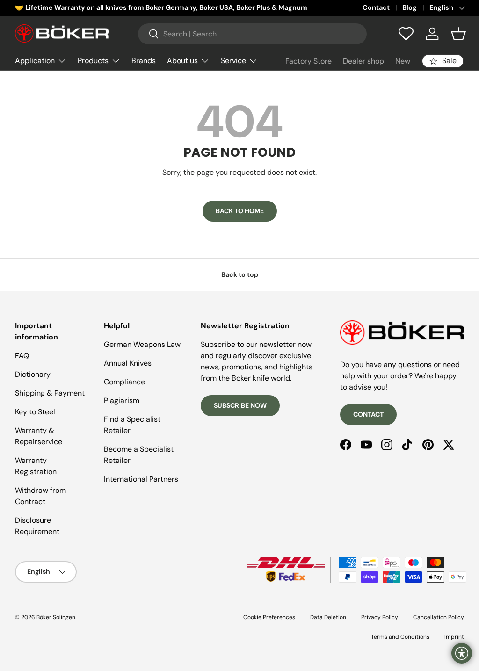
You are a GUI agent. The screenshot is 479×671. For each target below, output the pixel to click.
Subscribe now (240, 405)
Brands (143, 60)
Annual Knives (128, 363)
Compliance (124, 382)
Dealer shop (363, 61)
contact (368, 414)
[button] (458, 33)
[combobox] (252, 33)
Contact (376, 7)
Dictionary (33, 374)
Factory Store (308, 61)
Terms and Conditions (400, 637)
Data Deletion (328, 617)
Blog (409, 7)
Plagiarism (121, 400)
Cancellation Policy (438, 617)
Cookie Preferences (269, 617)
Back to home (240, 211)
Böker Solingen (55, 617)
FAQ (22, 356)
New (402, 61)
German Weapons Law (142, 344)
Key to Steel (35, 412)
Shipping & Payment (50, 393)
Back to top (239, 274)
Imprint (454, 637)
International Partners (141, 479)
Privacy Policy (379, 617)
